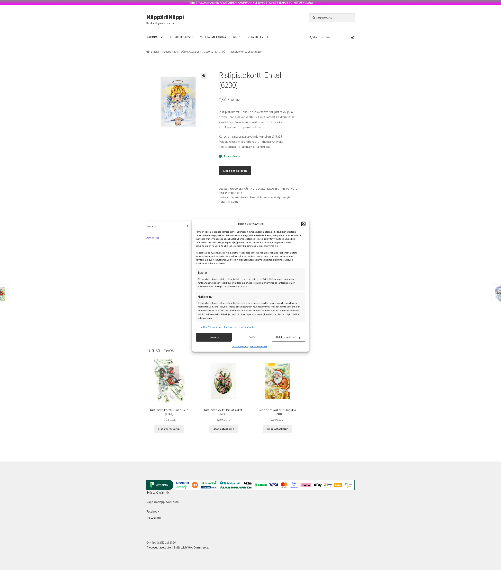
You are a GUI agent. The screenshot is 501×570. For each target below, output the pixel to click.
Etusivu (155, 51)
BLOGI (237, 37)
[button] (303, 224)
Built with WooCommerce (191, 547)
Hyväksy (214, 337)
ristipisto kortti (228, 202)
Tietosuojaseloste (258, 346)
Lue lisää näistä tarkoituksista (239, 326)
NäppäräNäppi (165, 17)
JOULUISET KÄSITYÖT (214, 51)
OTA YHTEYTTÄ (258, 37)
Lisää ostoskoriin (235, 171)
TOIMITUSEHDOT (181, 37)
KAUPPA (152, 37)
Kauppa (166, 51)
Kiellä (252, 337)
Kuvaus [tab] (151, 226)
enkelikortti (251, 197)
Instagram (153, 517)
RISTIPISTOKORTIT (230, 193)
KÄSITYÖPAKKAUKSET (186, 51)
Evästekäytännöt (157, 492)
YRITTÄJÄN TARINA (213, 37)
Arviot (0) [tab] (152, 238)
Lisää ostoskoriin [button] (169, 429)
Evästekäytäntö (240, 346)
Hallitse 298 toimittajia (211, 326)
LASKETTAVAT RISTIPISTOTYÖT (277, 188)
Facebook (152, 511)
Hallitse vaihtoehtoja (288, 337)
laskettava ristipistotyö (275, 197)
